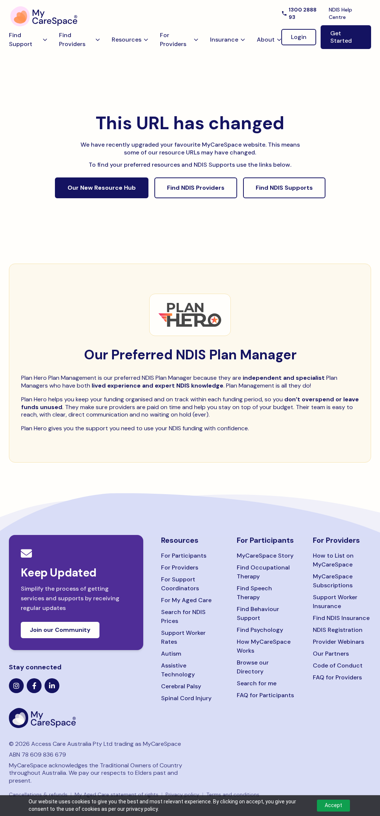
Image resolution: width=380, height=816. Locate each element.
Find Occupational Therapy (263, 572)
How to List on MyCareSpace (333, 560)
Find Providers (72, 39)
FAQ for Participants (265, 695)
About (266, 39)
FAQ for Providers (337, 677)
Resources (126, 39)
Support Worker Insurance (335, 601)
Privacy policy (182, 794)
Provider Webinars (338, 642)
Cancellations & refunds (38, 794)
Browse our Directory (253, 667)
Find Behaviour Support (258, 613)
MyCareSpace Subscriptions (333, 580)
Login (299, 37)
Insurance (224, 39)
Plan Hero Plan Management (58, 378)
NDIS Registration (338, 630)
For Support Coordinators (180, 583)
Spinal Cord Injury (186, 698)
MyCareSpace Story (265, 555)
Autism (171, 653)
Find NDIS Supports (284, 188)
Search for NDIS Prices (183, 616)
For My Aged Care (186, 600)
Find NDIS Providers (196, 188)
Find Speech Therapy (254, 592)
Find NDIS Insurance (341, 618)
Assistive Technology (178, 670)
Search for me (256, 683)
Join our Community (60, 630)
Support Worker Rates (183, 637)
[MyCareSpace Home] (76, 718)
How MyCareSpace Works (264, 646)
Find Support (20, 39)
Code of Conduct (338, 665)
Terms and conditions (232, 794)
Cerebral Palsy (181, 686)
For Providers (173, 39)
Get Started (341, 37)
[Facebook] (34, 685)
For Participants (183, 555)
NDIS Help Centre (340, 13)
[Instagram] (16, 685)
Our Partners (331, 653)
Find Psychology (260, 630)
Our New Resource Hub (102, 188)
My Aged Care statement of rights (116, 794)
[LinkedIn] (52, 685)
